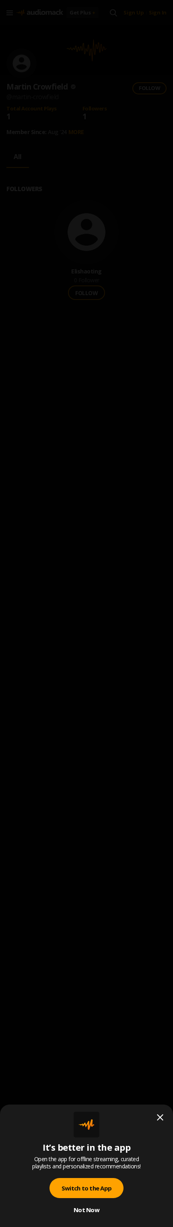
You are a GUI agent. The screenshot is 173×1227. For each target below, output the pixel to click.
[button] (86, 613)
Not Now (86, 1210)
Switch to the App (86, 1188)
